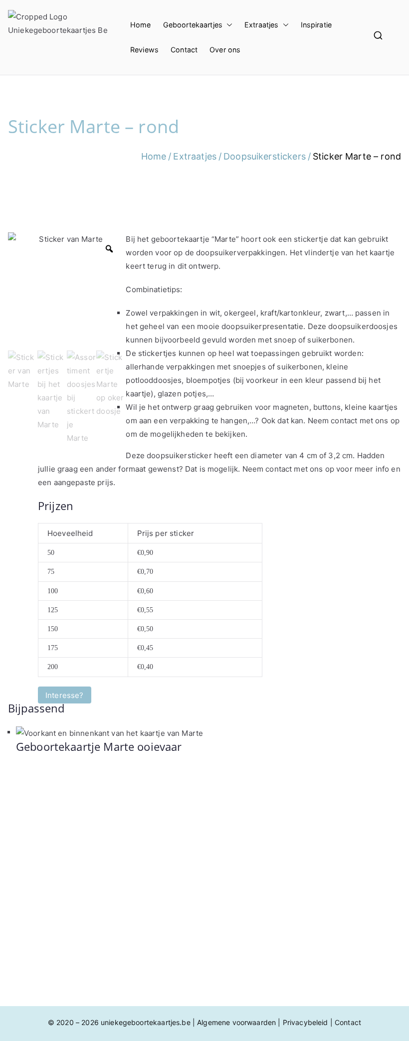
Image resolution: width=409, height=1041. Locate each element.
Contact (184, 49)
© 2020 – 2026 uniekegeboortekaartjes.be (119, 1022)
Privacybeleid (305, 1022)
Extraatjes (261, 24)
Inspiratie (316, 24)
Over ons (224, 49)
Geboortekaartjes (192, 24)
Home (140, 24)
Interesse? (64, 694)
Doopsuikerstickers (264, 156)
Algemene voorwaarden (236, 1022)
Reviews (144, 49)
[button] (227, 24)
